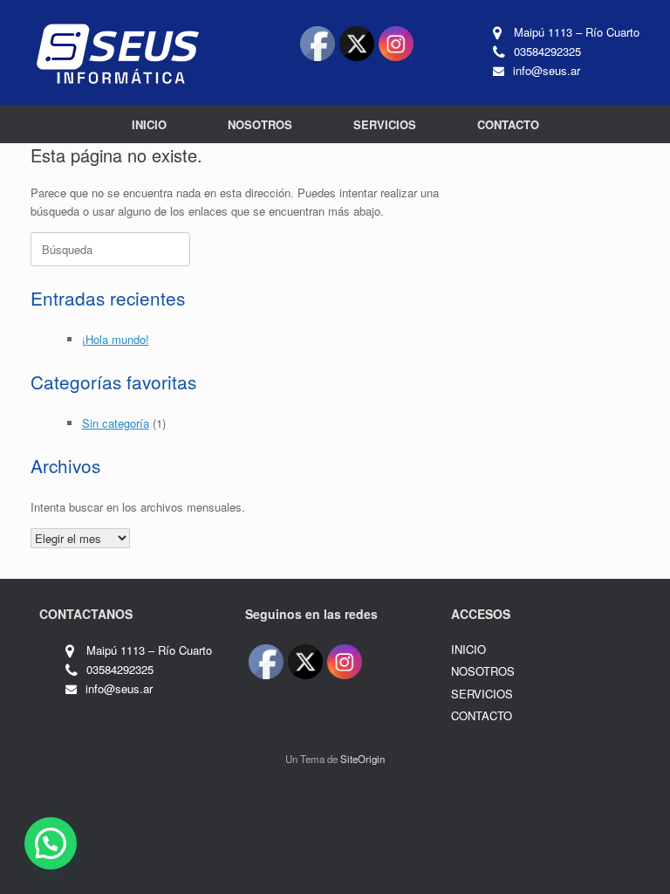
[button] (50, 843)
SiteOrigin (362, 759)
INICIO (149, 124)
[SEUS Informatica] (118, 53)
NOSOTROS (260, 124)
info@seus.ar (546, 70)
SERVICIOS (384, 124)
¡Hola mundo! (115, 339)
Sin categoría (115, 423)
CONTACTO (508, 124)
